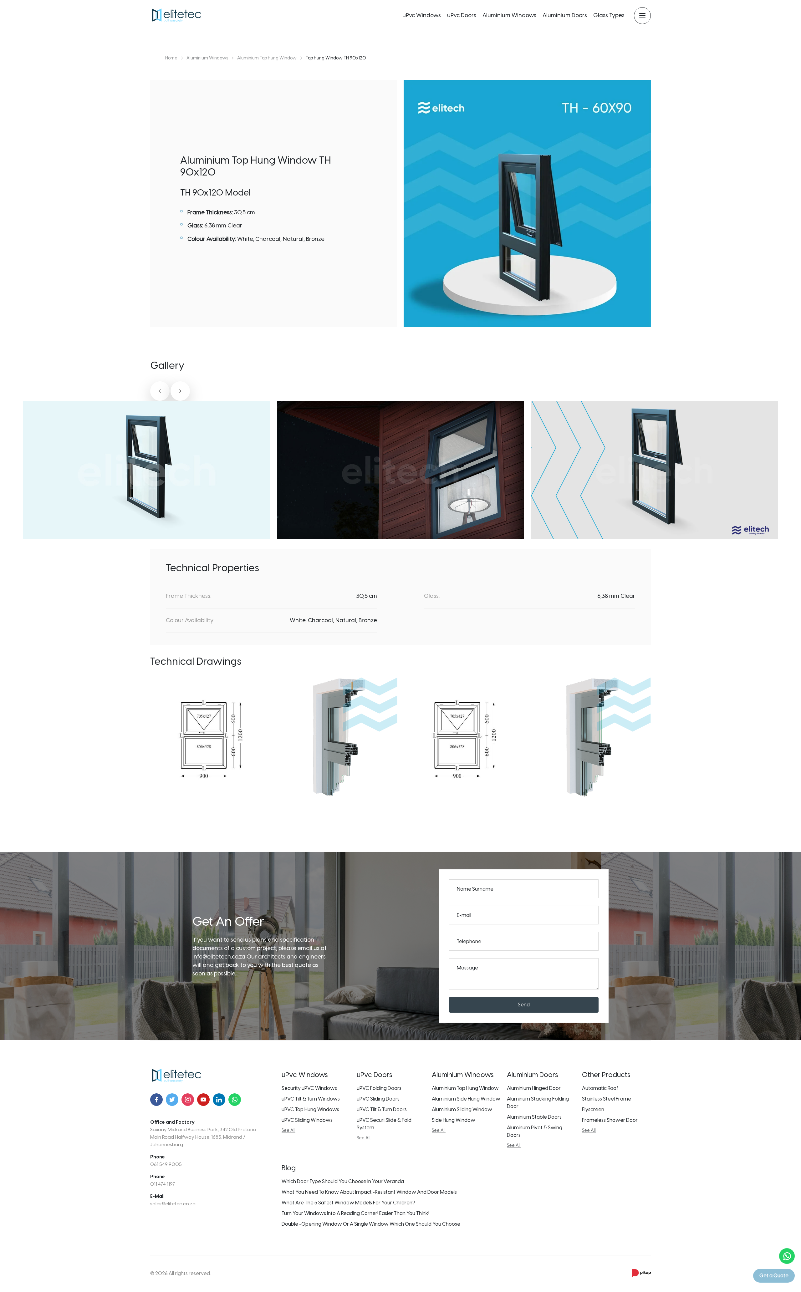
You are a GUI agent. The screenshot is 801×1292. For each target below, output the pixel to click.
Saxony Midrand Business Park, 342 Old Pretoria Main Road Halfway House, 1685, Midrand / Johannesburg (203, 1137)
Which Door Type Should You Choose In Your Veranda (343, 1181)
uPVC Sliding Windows (307, 1120)
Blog (289, 1168)
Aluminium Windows (509, 15)
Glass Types (609, 15)
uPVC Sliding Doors (378, 1099)
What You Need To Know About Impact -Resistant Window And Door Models (369, 1192)
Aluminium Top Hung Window (465, 1088)
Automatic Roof (600, 1088)
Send (524, 1005)
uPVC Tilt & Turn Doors (382, 1109)
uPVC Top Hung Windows (310, 1109)
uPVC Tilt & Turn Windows (311, 1099)
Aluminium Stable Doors (534, 1117)
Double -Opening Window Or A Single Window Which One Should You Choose (371, 1224)
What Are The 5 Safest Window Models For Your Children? (348, 1203)
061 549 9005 (166, 1164)
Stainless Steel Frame (606, 1099)
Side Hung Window (453, 1120)
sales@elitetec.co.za (173, 1204)
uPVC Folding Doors (379, 1088)
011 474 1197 (162, 1184)
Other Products (606, 1075)
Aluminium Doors (565, 15)
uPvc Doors (461, 15)
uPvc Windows (421, 15)
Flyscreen (593, 1109)
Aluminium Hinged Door (534, 1088)
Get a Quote (773, 1276)
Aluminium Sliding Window (462, 1109)
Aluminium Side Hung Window (466, 1099)
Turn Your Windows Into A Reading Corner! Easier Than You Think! (355, 1213)
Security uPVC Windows (309, 1088)
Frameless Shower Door (610, 1120)
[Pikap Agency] (641, 1273)
